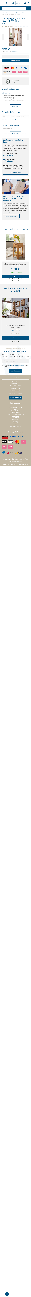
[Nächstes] (28, 37)
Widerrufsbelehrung (15, 411)
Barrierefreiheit (15, 422)
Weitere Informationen (11, 216)
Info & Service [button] (15, 403)
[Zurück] (2, 255)
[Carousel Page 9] (14, 278)
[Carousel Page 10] (16, 278)
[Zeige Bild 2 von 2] (16, 44)
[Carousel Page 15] (16, 280)
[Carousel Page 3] (16, 341)
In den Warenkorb (15, 60)
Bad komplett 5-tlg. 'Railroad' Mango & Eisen (15, 326)
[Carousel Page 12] (21, 278)
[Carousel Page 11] (18, 278)
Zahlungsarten (15, 416)
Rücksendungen (15, 417)
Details (15, 276)
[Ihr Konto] (25, 3)
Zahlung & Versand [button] (15, 432)
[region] (15, 37)
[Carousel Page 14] (14, 280)
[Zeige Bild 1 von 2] (14, 44)
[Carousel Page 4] (18, 341)
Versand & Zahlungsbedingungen (15, 414)
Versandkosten (14, 51)
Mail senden (9, 161)
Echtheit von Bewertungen (15, 407)
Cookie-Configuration (15, 426)
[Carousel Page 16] (18, 280)
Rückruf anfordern (15, 172)
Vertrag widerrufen (15, 397)
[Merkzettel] (6, 3)
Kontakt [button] (15, 378)
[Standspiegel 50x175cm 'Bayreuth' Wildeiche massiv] (15, 37)
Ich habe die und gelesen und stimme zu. (16, 366)
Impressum (15, 421)
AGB (10, 365)
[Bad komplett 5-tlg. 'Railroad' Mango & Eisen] (15, 308)
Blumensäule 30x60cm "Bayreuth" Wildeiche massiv (15, 265)
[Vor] (29, 255)
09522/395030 (10, 155)
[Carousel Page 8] (12, 278)
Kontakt (15, 424)
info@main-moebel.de (15, 390)
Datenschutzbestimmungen (19, 365)
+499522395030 (15, 388)
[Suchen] (24, 8)
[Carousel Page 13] (12, 280)
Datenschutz (15, 419)
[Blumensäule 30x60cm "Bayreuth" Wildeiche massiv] (15, 247)
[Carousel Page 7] (9, 278)
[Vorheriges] (3, 37)
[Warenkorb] (28, 3)
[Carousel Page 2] (14, 341)
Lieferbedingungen (15, 412)
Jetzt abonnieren (15, 371)
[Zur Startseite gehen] (15, 2)
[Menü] (3, 3)
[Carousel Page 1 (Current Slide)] (12, 341)
